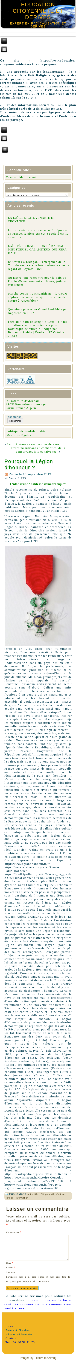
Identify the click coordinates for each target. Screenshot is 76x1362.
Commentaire (14, 1232)
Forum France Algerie (21, 408)
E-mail (10, 1267)
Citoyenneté (47, 1194)
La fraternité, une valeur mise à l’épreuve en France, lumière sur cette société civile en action (38, 233)
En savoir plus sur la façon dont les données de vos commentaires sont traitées (38, 1304)
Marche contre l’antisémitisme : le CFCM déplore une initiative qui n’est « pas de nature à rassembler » (37, 297)
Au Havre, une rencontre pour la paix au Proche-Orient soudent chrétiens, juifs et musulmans (37, 281)
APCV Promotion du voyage (26, 404)
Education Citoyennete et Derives (38, 11)
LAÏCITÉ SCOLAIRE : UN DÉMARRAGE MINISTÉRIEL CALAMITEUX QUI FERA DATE (37, 249)
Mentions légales (19, 435)
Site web (10, 1272)
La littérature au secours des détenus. (33, 444)
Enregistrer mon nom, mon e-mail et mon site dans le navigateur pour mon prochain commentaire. (38, 1279)
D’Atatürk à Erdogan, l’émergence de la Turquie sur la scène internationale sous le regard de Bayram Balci (38, 265)
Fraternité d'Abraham (17, 1330)
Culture (60, 1194)
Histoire (9, 1198)
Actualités (33, 1194)
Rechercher (13, 416)
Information (22, 1198)
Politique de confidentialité (26, 431)
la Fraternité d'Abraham (23, 401)
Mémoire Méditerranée (22, 177)
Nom (9, 1262)
